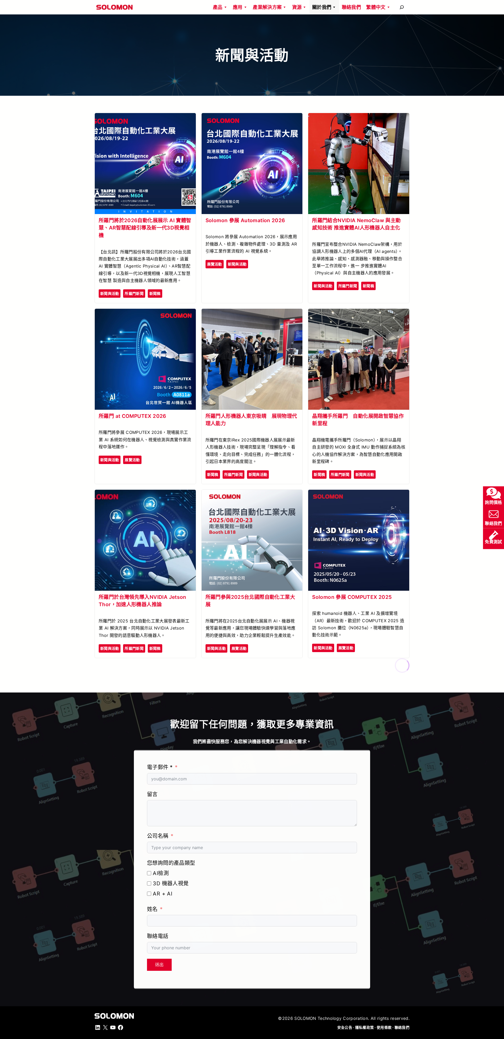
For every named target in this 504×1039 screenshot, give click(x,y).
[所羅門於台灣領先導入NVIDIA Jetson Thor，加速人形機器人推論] (145, 494)
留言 (152, 794)
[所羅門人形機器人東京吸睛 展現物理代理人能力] (252, 313)
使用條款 (384, 1027)
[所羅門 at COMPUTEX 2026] (145, 313)
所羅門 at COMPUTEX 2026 (132, 416)
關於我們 (321, 7)
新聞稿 (155, 293)
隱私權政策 (364, 1027)
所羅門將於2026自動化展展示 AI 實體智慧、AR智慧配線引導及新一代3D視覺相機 (145, 228)
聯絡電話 (158, 936)
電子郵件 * (159, 767)
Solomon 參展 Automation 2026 (245, 220)
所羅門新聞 (134, 293)
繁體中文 (375, 7)
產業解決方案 (267, 7)
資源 (297, 7)
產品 (218, 7)
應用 (238, 7)
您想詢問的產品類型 (171, 863)
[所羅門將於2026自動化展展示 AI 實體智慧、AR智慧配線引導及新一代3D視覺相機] (145, 117)
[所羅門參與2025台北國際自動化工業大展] (252, 494)
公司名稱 (158, 836)
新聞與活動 (109, 293)
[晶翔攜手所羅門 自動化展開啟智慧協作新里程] (358, 313)
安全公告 (344, 1027)
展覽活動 (214, 264)
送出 (159, 964)
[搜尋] (402, 7)
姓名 (152, 909)
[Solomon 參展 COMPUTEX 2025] (358, 494)
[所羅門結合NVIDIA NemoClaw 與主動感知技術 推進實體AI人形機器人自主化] (358, 117)
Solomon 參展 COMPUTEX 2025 (352, 597)
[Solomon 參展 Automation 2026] (252, 117)
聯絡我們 (351, 7)
